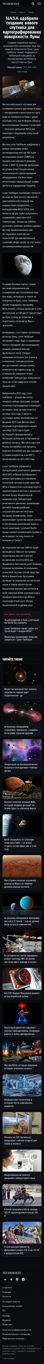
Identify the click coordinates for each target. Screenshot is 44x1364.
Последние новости (11, 1302)
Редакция (6, 1292)
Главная (13, 12)
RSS (4, 1310)
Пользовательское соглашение (16, 1334)
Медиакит (6, 1320)
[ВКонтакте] (4, 1279)
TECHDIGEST (11, 3)
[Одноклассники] (17, 1279)
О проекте (7, 1287)
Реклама (6, 1316)
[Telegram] (11, 1279)
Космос (31, 12)
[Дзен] (23, 1279)
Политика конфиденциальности (16, 1330)
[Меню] (39, 3)
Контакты (6, 1296)
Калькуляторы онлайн (12, 1306)
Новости (22, 12)
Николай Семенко (15, 67)
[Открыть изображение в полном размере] (22, 87)
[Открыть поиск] (33, 3)
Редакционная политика (13, 1338)
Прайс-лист (7, 1324)
